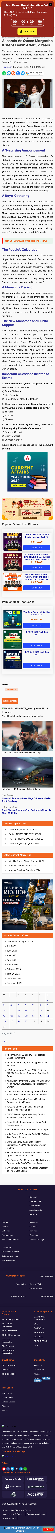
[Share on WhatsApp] (4, 73)
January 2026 (13, 974)
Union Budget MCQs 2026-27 (23, 829)
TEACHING (39, 1332)
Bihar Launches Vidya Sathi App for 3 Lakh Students (27, 1064)
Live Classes (7, 1397)
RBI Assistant (8, 1346)
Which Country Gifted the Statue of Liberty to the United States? (27, 1169)
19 (19, 1016)
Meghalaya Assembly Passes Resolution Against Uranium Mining (26, 1100)
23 (48, 1016)
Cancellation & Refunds (13, 1514)
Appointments (36, 1210)
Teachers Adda (46, 1276)
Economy (34, 1235)
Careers (42, 1379)
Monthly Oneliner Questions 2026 (24, 870)
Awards (5, 1226)
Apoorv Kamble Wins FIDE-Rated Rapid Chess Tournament (26, 1056)
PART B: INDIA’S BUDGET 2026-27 (26, 839)
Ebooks (5, 1406)
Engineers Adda (18, 1296)
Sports (5, 1222)
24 (4, 1021)
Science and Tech (10, 1256)
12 (19, 1010)
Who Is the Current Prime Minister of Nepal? (28, 1130)
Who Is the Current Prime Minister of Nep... (22, 753)
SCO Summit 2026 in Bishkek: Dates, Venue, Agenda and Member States (28, 1154)
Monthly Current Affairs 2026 (22, 866)
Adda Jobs (20, 1284)
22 (41, 1016)
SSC (36, 1324)
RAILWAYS (39, 1328)
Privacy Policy (9, 1518)
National (33, 1197)
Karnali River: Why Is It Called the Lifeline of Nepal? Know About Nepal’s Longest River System (28, 1084)
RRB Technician (9, 1365)
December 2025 (14, 978)
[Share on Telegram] (9, 73)
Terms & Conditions (36, 1514)
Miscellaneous (8, 1260)
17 (4, 1016)
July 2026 (11, 946)
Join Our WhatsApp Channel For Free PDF (26, 241)
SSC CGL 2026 (8, 1374)
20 (26, 1016)
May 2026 (11, 955)
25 (11, 1021)
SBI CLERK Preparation (7, 1325)
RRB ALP (6, 1370)
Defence (33, 1226)
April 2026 (12, 960)
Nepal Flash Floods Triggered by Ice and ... (22, 716)
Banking (33, 1214)
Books (4, 1410)
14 (33, 1010)
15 (41, 1010)
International (11, 689)
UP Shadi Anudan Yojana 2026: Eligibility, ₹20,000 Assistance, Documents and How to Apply (28, 1073)
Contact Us (39, 1370)
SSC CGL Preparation (7, 1340)
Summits (33, 1231)
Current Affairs (36, 1284)
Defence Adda (36, 1288)
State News (35, 1206)
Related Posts (10, 701)
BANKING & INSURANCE (39, 1318)
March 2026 (12, 965)
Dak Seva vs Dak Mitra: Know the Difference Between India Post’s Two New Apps (28, 1161)
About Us (38, 1365)
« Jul (4, 1041)
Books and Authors (10, 1239)
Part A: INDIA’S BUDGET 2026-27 (25, 834)
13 (26, 1010)
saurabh (8, 67)
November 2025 (14, 983)
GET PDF (48, 1529)
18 (11, 1016)
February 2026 (14, 969)
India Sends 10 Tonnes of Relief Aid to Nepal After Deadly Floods (28, 1135)
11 (11, 1010)
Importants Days (37, 1239)
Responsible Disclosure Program (18, 1510)
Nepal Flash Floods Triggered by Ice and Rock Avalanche (26, 1123)
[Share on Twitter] (23, 73)
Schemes (6, 1231)
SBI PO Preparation (11, 1319)
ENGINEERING (41, 1341)
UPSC (36, 1345)
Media (37, 1374)
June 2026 (12, 951)
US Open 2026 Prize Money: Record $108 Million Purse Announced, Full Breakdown (27, 1093)
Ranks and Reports (10, 1252)
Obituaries (6, 1247)
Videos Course (8, 1402)
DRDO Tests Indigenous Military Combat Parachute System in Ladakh (26, 1116)
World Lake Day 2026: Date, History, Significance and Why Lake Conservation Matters (26, 1145)
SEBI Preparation (9, 1331)
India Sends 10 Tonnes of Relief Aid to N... (22, 789)
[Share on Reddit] (13, 73)
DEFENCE (38, 1337)
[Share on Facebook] (18, 73)
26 (19, 1021)
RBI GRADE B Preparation (8, 1351)
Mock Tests (7, 1393)
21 (33, 1016)
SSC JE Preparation (11, 1335)
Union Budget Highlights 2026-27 (24, 843)
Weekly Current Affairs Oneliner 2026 (26, 861)
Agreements (7, 1235)
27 (26, 1021)
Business (34, 1222)
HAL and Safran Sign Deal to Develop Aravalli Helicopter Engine (25, 1108)
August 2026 (20, 941)
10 (4, 1010)
